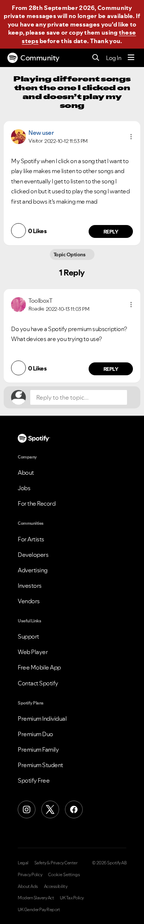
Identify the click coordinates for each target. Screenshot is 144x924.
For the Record (36, 503)
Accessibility (56, 886)
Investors (30, 586)
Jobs (24, 488)
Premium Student (40, 765)
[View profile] (18, 136)
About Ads (28, 886)
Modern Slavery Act (36, 898)
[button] (131, 136)
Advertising (33, 570)
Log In (113, 58)
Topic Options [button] (70, 254)
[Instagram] (26, 809)
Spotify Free (33, 780)
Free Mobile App (39, 667)
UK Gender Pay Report (39, 910)
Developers (33, 555)
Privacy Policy (30, 875)
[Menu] (131, 57)
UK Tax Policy (72, 898)
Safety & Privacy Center (56, 863)
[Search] (96, 58)
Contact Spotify (38, 683)
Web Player (33, 652)
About (26, 472)
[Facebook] (74, 809)
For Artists (31, 539)
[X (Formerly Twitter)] (50, 809)
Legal (23, 863)
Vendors (29, 601)
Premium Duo (35, 734)
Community (39, 58)
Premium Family (38, 749)
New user (41, 133)
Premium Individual (42, 718)
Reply (111, 231)
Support (28, 636)
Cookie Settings (64, 875)
